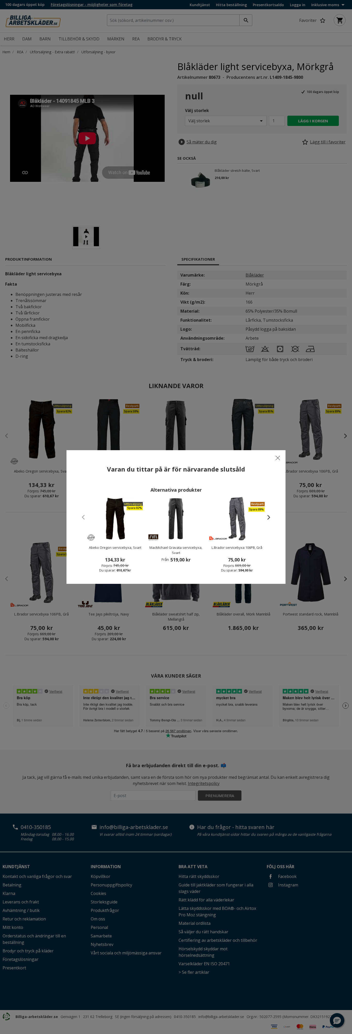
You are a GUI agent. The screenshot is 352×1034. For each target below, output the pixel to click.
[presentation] (266, 517)
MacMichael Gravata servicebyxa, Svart (175, 550)
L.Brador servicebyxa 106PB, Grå (237, 547)
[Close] (278, 458)
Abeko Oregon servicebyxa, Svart (115, 547)
